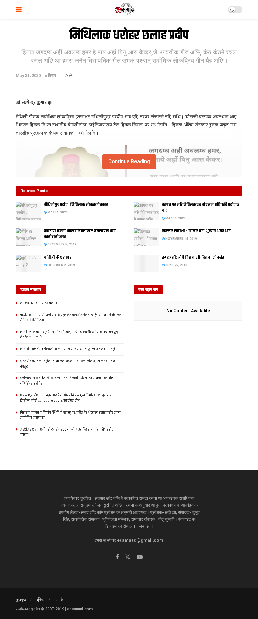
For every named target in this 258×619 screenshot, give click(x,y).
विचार (52, 75)
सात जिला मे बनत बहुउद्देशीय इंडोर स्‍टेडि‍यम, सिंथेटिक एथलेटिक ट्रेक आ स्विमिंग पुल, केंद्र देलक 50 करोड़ (69, 334)
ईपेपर (41, 599)
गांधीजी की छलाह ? (58, 257)
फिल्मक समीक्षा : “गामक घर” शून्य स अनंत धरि (196, 231)
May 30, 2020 (175, 218)
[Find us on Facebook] (117, 557)
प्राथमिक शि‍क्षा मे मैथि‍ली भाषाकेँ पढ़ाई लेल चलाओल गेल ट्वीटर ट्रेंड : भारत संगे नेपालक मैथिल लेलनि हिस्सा (70, 317)
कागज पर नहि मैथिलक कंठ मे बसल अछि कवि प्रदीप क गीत (200, 207)
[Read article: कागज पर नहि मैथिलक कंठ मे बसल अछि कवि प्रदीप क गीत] (146, 211)
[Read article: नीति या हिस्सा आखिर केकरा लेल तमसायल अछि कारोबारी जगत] (28, 237)
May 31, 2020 (28, 75)
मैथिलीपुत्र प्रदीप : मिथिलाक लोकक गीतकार (76, 205)
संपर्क (60, 599)
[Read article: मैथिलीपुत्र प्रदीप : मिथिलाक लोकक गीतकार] (28, 211)
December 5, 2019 (61, 244)
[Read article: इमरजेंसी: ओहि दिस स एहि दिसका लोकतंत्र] (146, 263)
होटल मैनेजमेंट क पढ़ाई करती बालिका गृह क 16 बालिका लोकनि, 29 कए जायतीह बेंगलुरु (67, 363)
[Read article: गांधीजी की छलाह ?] (28, 263)
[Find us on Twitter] (128, 557)
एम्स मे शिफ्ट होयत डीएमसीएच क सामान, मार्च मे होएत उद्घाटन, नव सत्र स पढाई (67, 349)
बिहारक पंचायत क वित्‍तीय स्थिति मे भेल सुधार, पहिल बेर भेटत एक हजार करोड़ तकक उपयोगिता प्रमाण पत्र (70, 415)
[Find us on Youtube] (140, 557)
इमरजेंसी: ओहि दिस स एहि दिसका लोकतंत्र (193, 257)
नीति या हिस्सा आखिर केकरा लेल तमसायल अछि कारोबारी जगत (80, 234)
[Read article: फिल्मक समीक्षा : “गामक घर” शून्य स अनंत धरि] (146, 237)
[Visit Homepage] (125, 9)
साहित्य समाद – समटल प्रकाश (38, 303)
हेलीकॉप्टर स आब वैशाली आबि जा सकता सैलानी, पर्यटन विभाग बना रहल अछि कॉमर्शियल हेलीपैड (66, 380)
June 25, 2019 (176, 265)
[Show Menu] (19, 9)
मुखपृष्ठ (21, 599)
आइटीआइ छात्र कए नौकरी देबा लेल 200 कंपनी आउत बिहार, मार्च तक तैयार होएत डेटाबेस (67, 432)
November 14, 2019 (181, 238)
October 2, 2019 (61, 265)
